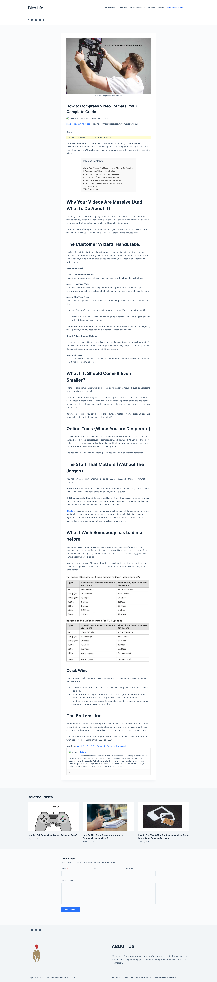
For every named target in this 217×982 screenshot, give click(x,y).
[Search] (188, 8)
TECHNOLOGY (110, 7)
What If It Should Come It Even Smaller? (102, 174)
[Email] (43, 20)
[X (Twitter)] (32, 20)
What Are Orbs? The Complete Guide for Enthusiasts (102, 746)
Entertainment (136, 7)
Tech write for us (143, 977)
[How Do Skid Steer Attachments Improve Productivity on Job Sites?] (108, 816)
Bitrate (70, 511)
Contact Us (128, 977)
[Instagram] (36, 20)
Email (97, 868)
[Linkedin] (69, 772)
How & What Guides (175, 7)
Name (64, 868)
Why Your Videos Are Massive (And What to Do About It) (108, 168)
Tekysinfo (35, 7)
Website (129, 868)
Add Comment (68, 880)
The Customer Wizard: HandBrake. (100, 171)
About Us (116, 977)
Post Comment (70, 909)
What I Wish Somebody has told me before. (103, 183)
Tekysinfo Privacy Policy (165, 977)
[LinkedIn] (40, 20)
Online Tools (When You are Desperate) (102, 177)
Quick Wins (92, 186)
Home (68, 124)
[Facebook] (28, 20)
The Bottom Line (91, 189)
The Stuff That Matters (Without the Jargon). (104, 180)
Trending (123, 7)
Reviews (151, 7)
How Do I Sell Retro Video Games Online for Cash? (52, 835)
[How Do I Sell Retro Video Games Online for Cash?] (53, 816)
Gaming (161, 7)
